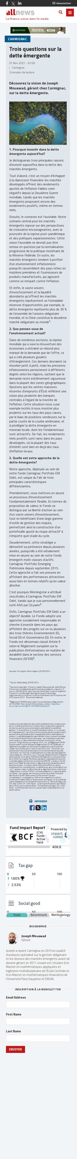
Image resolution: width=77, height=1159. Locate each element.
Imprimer (40, 801)
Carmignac (17, 38)
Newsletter (63, 3)
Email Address (16, 997)
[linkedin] (44, 807)
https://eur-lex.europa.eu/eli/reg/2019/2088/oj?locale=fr (35, 705)
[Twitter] (13, 3)
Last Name (13, 1031)
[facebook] (32, 807)
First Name (13, 1014)
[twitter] (38, 807)
